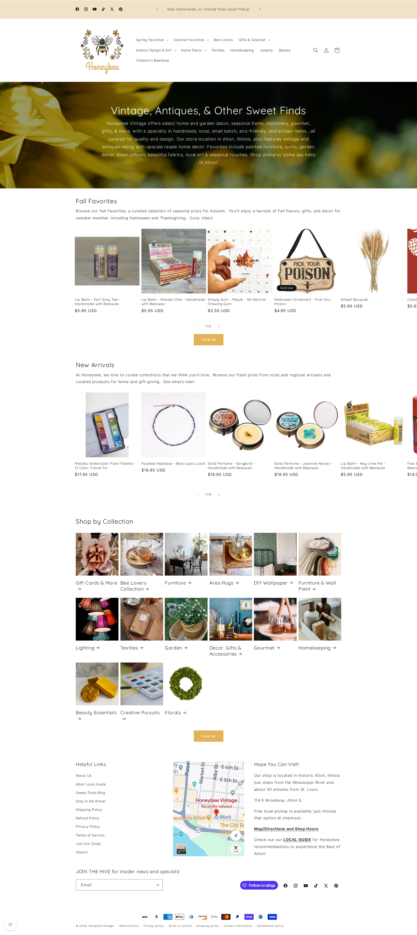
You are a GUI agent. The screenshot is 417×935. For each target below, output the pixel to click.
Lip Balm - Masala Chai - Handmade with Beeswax (173, 301)
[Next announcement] (260, 9)
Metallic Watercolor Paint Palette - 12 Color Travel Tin (105, 465)
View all (208, 339)
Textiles (129, 647)
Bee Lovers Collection (133, 585)
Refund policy (129, 925)
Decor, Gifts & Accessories (225, 650)
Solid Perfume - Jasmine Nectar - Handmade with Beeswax (303, 465)
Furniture (175, 582)
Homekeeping (315, 647)
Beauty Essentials (96, 712)
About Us (83, 776)
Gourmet (264, 647)
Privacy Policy (88, 827)
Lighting (85, 647)
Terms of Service (90, 835)
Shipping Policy (89, 809)
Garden (173, 647)
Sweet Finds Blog (90, 793)
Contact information (238, 925)
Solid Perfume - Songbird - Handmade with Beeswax (231, 465)
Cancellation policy (270, 925)
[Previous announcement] (157, 9)
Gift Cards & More (96, 582)
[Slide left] (198, 326)
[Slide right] (219, 326)
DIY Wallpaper (271, 582)
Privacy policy (154, 925)
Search (82, 852)
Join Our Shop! (88, 844)
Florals (173, 712)
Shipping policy (207, 925)
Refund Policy (87, 818)
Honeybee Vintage (101, 926)
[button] (152, 40)
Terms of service (180, 925)
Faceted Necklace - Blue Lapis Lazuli (173, 463)
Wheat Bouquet (354, 299)
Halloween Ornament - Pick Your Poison (302, 301)
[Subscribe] (157, 885)
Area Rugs (221, 582)
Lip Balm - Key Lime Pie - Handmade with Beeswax (363, 465)
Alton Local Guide (91, 784)
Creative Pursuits (140, 712)
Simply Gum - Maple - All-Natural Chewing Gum (237, 301)
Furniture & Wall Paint (317, 585)
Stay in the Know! (91, 801)
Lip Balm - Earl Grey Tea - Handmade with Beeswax (97, 301)
